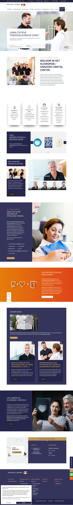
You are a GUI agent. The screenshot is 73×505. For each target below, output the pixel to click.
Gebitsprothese (11, 248)
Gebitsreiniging (21, 244)
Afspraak (39, 1)
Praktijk (45, 479)
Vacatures (34, 485)
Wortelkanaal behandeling (13, 251)
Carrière (33, 481)
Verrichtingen (11, 258)
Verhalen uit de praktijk (35, 490)
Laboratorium (58, 479)
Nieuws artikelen (24, 483)
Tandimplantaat (11, 246)
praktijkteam (12, 180)
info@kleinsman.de (37, 453)
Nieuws (22, 481)
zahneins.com (58, 483)
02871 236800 (36, 452)
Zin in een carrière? (36, 483)
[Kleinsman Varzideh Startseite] (16, 4)
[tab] (47, 439)
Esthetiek (11, 479)
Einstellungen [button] (8, 502)
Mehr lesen (14, 337)
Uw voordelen (35, 488)
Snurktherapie (21, 246)
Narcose (20, 248)
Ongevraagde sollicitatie (35, 493)
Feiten (33, 486)
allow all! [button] (23, 502)
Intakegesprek (12, 481)
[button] (2, 30)
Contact (45, 481)
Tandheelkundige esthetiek (14, 244)
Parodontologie (11, 253)
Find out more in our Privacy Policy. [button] (13, 498)
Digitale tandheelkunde (23, 251)
